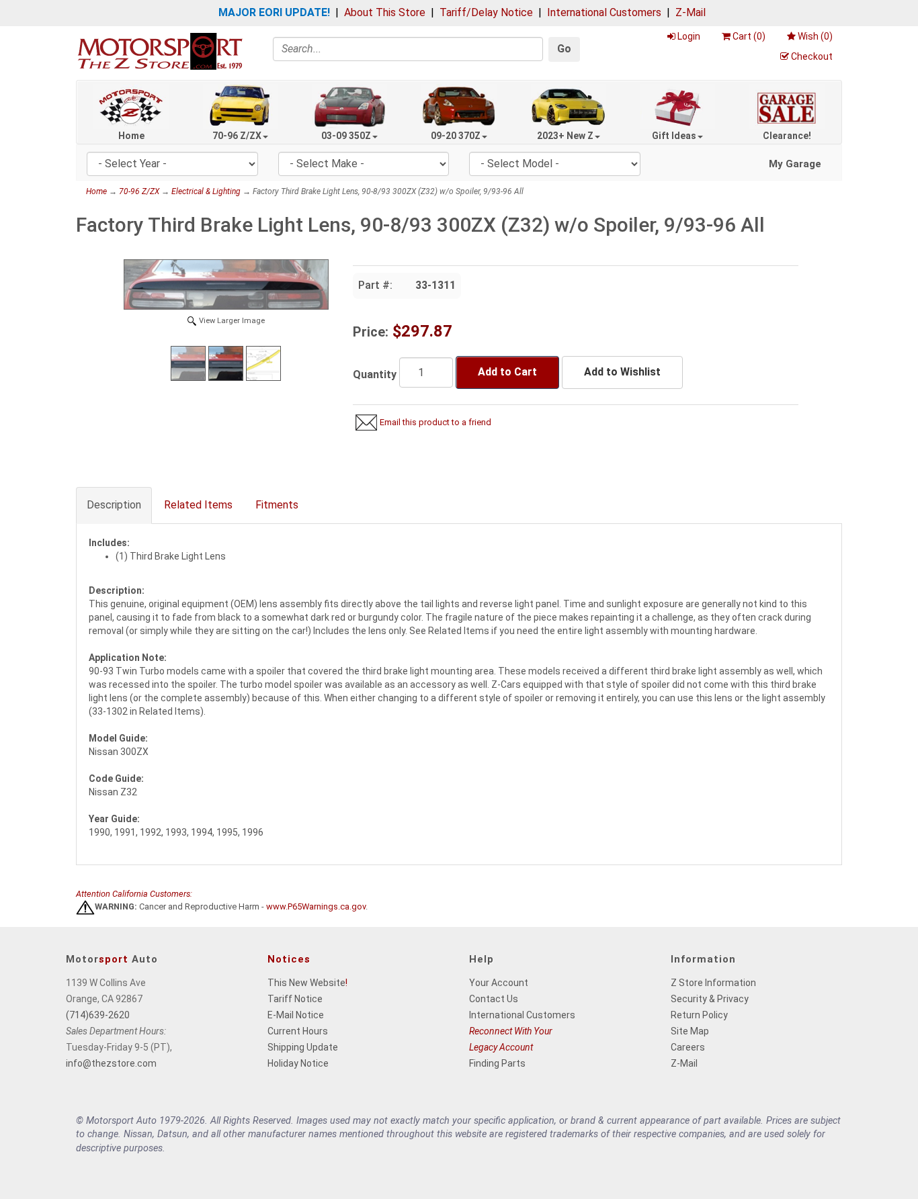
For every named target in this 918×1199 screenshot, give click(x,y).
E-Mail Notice (295, 1015)
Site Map (690, 1031)
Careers (688, 1047)
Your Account (498, 982)
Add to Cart (507, 371)
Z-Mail (690, 12)
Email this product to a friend (435, 422)
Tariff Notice (295, 998)
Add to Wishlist (622, 371)
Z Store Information (713, 982)
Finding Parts (497, 1063)
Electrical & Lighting (206, 191)
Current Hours (297, 1031)
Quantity (375, 374)
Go (564, 48)
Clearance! (787, 135)
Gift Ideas (674, 135)
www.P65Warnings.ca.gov (316, 907)
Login (688, 36)
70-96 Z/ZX (236, 135)
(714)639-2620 (98, 1015)
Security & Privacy (710, 998)
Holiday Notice (298, 1063)
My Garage (795, 164)
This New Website (306, 982)
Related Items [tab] (198, 504)
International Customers (604, 12)
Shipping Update (302, 1047)
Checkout (812, 56)
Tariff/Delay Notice (486, 12)
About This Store (384, 12)
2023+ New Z (565, 135)
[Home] (160, 50)
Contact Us (493, 998)
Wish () (815, 36)
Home (131, 135)
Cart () (749, 36)
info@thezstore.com (111, 1063)
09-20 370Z (456, 135)
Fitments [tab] (276, 504)
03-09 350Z (346, 135)
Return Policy (699, 1015)
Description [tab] (114, 504)
